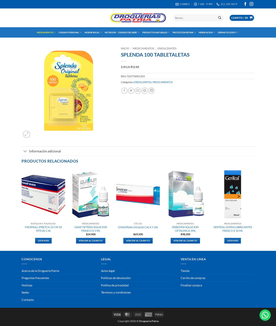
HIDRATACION (206, 32)
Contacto (28, 299)
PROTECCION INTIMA (183, 32)
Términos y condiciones (116, 292)
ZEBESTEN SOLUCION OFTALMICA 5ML (185, 228)
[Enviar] (219, 18)
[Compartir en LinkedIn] (151, 91)
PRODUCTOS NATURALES (154, 32)
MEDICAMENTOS (45, 32)
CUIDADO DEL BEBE (127, 32)
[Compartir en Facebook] (124, 91)
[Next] (254, 209)
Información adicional (45, 151)
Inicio (125, 48)
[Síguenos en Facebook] (245, 4)
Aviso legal (108, 270)
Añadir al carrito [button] (91, 240)
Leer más (43, 240)
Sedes (25, 292)
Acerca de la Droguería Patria (40, 270)
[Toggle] (25, 151)
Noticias (27, 285)
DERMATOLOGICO (227, 32)
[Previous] (22, 209)
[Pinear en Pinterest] (145, 91)
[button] (242, 18)
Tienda (185, 270)
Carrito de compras (193, 278)
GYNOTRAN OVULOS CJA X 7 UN (138, 227)
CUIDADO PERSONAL (69, 32)
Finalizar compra (191, 285)
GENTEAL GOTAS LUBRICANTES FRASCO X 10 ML (232, 228)
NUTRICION (110, 32)
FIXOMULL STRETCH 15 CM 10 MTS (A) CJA (43, 228)
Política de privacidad (115, 285)
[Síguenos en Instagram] (251, 4)
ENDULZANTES (167, 48)
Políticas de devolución (116, 278)
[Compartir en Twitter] (131, 91)
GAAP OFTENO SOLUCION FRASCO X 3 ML (91, 228)
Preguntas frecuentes (35, 278)
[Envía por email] (138, 91)
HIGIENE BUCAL (92, 32)
